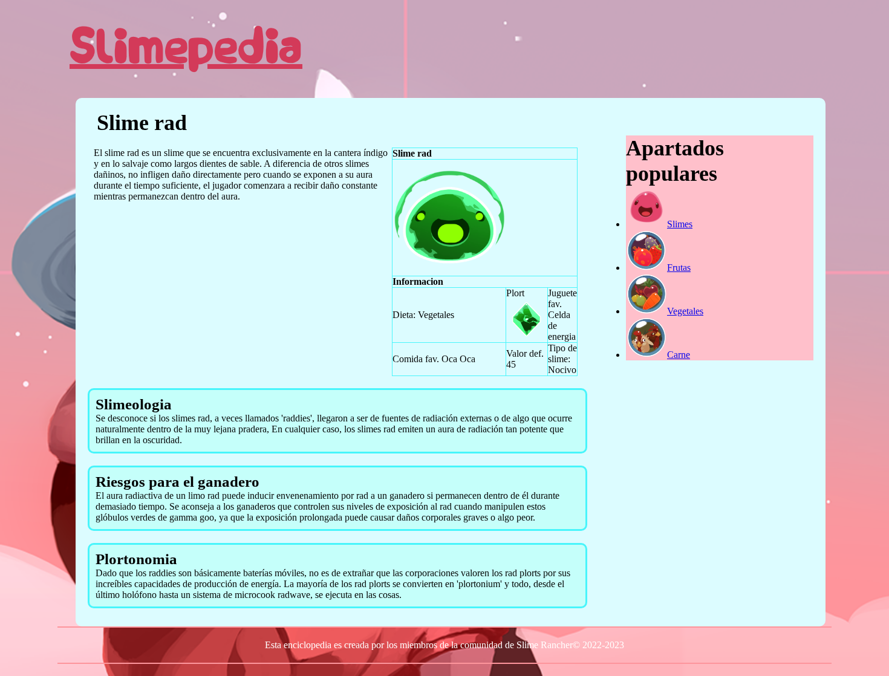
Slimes (679, 224)
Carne (678, 354)
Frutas (679, 267)
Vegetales (685, 311)
